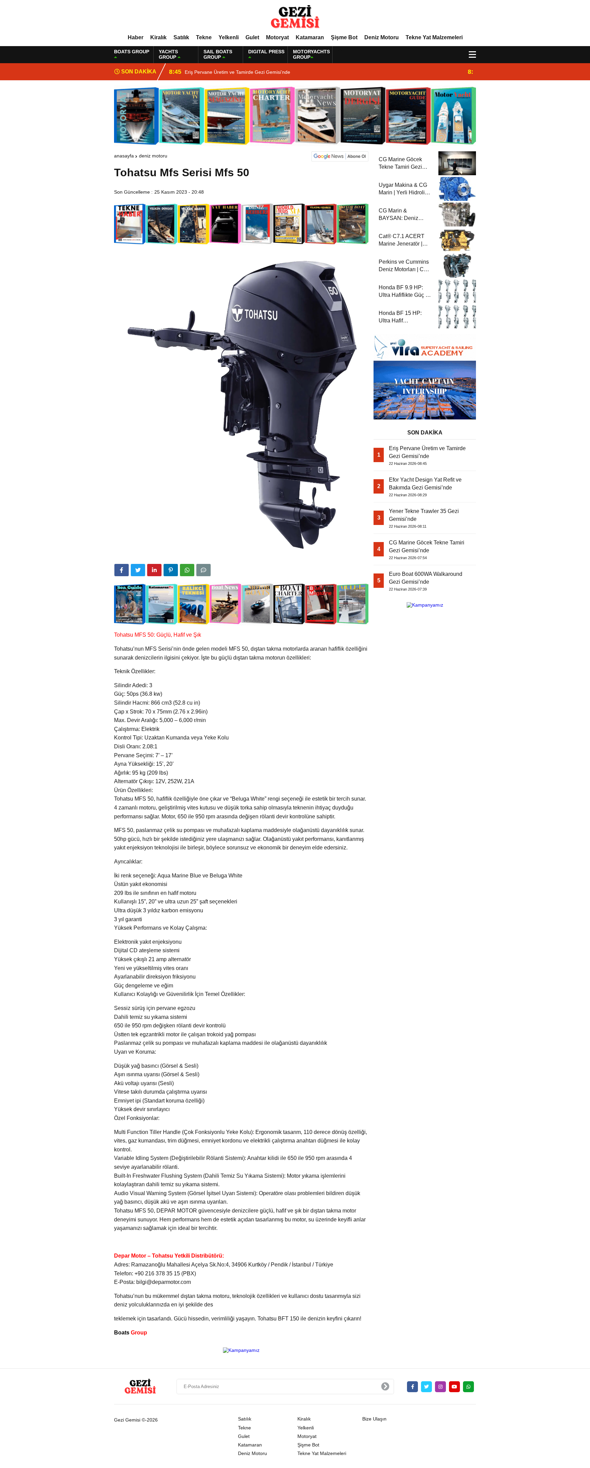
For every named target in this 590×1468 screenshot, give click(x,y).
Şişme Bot (344, 37)
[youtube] (454, 1386)
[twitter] (137, 570)
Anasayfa (124, 155)
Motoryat (277, 37)
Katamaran (310, 37)
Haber (135, 37)
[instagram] (440, 1386)
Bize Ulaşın (374, 1419)
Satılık (181, 37)
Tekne (204, 37)
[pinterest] (170, 570)
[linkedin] (154, 570)
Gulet (252, 37)
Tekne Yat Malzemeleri (434, 37)
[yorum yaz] (203, 570)
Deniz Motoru (381, 37)
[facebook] (121, 570)
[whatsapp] (468, 1386)
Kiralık (158, 37)
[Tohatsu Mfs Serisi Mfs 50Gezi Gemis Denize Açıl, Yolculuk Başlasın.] (295, 16)
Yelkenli (229, 37)
